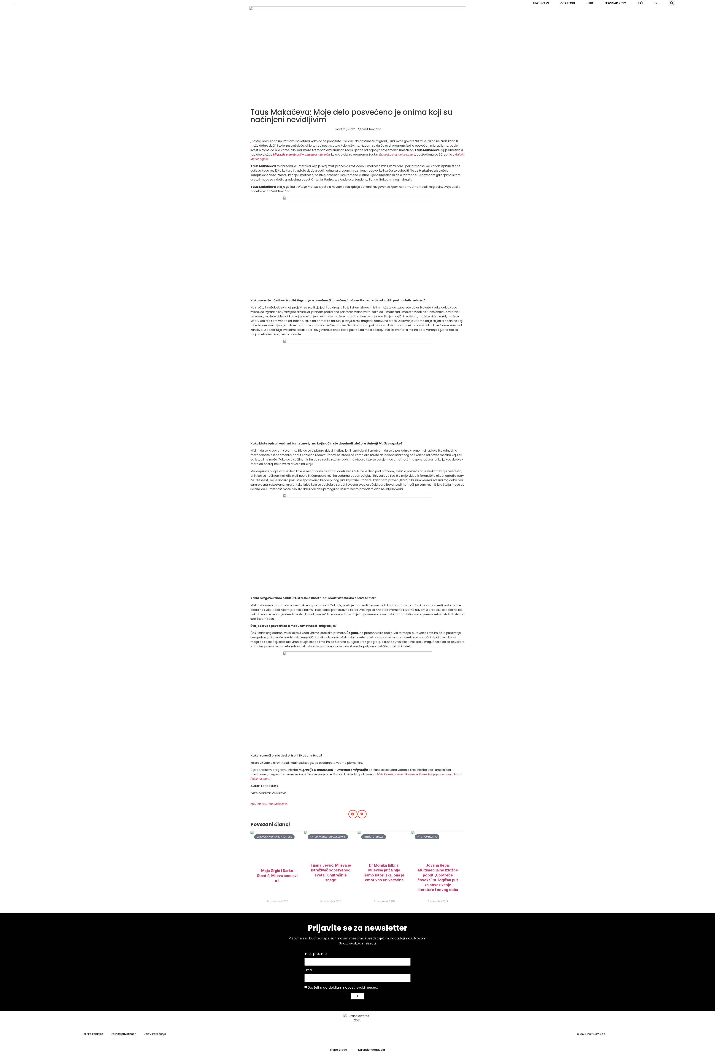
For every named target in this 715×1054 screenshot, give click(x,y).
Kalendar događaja (371, 1050)
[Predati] (357, 996)
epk (252, 804)
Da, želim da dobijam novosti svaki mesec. (343, 987)
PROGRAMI (541, 3)
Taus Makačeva (277, 804)
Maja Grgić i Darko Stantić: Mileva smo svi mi (277, 875)
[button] (672, 3)
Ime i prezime (315, 954)
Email (308, 970)
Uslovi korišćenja (155, 1034)
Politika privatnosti (123, 1034)
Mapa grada (338, 1050)
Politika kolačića (93, 1034)
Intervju (261, 804)
